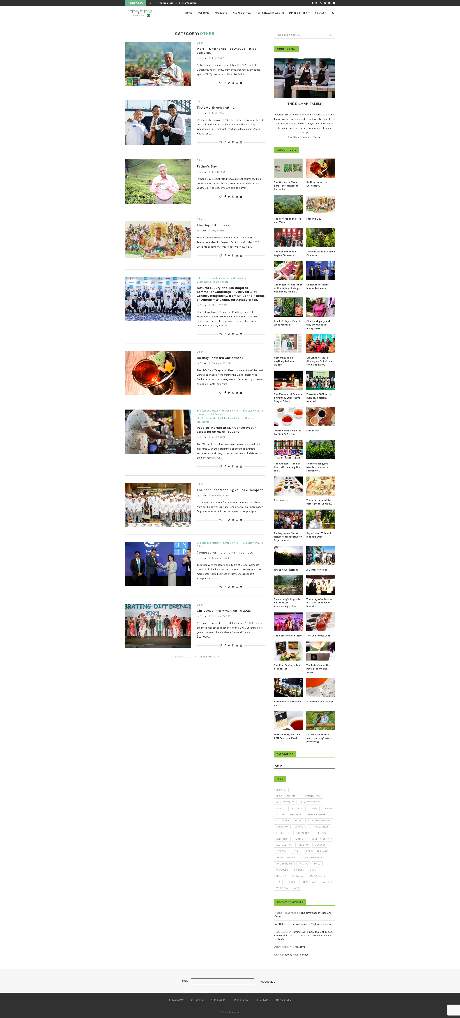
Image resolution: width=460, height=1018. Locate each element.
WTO (296, 888)
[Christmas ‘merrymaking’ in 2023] (158, 626)
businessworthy (310, 802)
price (317, 864)
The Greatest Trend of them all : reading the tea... (287, 467)
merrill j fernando (287, 857)
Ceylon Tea (297, 808)
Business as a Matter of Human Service (217, 411)
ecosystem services (319, 820)
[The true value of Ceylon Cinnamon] (320, 237)
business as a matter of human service (298, 796)
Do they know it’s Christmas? (220, 358)
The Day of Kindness (213, 225)
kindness (320, 845)
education (282, 827)
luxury (296, 851)
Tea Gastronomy (216, 278)
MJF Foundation (313, 857)
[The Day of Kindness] (158, 240)
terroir (291, 882)
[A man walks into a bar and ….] (288, 687)
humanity (303, 845)
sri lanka (297, 876)
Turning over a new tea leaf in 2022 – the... (287, 432)
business (281, 790)
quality (314, 870)
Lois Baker (280, 924)
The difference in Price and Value (287, 220)
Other (200, 43)
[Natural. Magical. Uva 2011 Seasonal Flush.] (288, 720)
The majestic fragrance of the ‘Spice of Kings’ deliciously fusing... (288, 288)
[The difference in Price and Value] (288, 204)
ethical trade (304, 833)
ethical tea (282, 833)
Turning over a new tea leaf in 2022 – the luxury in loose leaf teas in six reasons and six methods (304, 935)
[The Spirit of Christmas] (288, 621)
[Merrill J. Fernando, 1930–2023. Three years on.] (158, 64)
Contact (320, 13)
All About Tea (242, 13)
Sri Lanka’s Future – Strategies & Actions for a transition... (319, 361)
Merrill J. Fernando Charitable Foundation (218, 418)
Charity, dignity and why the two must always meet (318, 325)
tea (278, 882)
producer (282, 870)
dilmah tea (282, 820)
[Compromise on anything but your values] (288, 343)
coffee (313, 808)
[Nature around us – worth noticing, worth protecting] (320, 720)
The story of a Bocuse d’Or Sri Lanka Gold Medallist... (319, 603)
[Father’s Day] (158, 181)
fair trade (282, 839)
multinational (284, 864)
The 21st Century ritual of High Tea (287, 667)
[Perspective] (288, 486)
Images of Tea (298, 13)
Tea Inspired (236, 278)
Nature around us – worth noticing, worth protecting (319, 738)
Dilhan (203, 58)
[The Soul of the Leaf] (320, 621)
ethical (299, 827)
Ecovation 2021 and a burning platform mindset (318, 398)
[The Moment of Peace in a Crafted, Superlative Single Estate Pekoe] (288, 380)
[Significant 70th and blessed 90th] (320, 519)
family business (320, 839)
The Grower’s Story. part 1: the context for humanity (287, 186)
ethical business (318, 827)
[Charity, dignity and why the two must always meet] (320, 307)
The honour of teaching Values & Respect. (230, 490)
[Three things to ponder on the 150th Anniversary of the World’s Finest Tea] (288, 585)
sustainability (317, 876)
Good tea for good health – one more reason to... (317, 467)
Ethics (322, 833)
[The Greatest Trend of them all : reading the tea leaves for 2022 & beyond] (288, 449)
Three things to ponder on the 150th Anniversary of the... (288, 603)
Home (188, 13)
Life (199, 414)
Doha (298, 820)
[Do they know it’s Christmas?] (158, 373)
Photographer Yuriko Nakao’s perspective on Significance (288, 537)
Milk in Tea (312, 430)
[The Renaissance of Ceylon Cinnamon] (288, 237)
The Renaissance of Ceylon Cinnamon (285, 253)
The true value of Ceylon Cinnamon (176, 3)
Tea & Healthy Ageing (270, 13)
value (326, 882)
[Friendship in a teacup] (320, 687)
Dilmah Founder (316, 814)
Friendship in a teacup (319, 701)
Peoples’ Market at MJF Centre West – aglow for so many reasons (226, 430)
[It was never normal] (288, 555)
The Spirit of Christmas (288, 635)
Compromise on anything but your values (284, 361)
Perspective (281, 500)
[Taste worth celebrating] (158, 122)
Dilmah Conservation (288, 814)
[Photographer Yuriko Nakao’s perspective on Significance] (288, 519)
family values (283, 845)
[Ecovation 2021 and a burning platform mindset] (320, 380)
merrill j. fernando (317, 851)
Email (184, 980)
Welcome (203, 13)
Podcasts (221, 13)
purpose (299, 870)
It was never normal (286, 569)
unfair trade (309, 882)
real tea (281, 876)
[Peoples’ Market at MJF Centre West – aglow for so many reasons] (158, 432)
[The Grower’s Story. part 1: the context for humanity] (288, 168)
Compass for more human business (225, 552)
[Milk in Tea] (320, 416)
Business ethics (285, 802)
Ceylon (280, 808)
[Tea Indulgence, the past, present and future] (320, 651)
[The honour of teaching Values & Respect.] (158, 505)
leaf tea (281, 851)
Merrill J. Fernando (215, 414)
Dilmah (328, 808)
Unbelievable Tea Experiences (212, 282)
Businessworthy (251, 411)
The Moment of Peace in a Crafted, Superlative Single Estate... (288, 398)
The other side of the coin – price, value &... (319, 502)
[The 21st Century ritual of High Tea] (288, 651)
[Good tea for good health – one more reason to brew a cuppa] (320, 449)
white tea (282, 888)
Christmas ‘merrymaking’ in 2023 (224, 611)
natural (303, 864)
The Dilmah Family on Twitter (304, 137)
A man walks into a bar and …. (287, 703)
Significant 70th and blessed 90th (318, 535)
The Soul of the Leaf (318, 635)
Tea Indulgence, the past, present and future (318, 669)
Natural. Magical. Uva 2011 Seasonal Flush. (287, 736)
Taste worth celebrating (215, 108)
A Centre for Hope (316, 569)
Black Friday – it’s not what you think (287, 323)
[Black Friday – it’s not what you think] (288, 307)
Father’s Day (207, 166)
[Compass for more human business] (158, 564)
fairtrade (300, 839)
